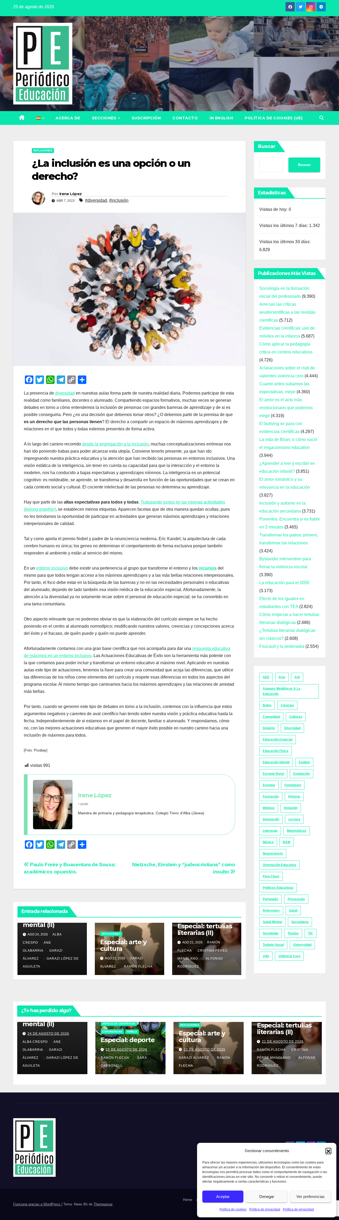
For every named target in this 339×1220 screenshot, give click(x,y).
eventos (269, 785)
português (270, 899)
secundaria (300, 922)
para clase (271, 876)
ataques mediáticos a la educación (281, 691)
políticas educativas (278, 888)
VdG (266, 956)
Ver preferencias (310, 1196)
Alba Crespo (35, 1042)
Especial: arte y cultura (123, 945)
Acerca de (68, 118)
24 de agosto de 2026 (48, 1033)
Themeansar (103, 1204)
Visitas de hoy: (274, 209)
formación (271, 796)
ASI (297, 677)
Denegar (266, 1196)
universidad (302, 945)
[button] (328, 1150)
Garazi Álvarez (194, 1058)
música (268, 842)
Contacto (185, 118)
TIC (310, 933)
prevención (296, 899)
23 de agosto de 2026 (126, 1049)
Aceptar (223, 1196)
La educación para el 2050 (284, 582)
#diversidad (96, 200)
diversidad (65, 393)
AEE (266, 677)
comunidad (271, 717)
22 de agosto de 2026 (204, 1049)
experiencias (112, 1031)
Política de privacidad (264, 1209)
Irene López (70, 193)
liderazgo (270, 831)
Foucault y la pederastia (281, 646)
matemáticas (296, 831)
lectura (294, 819)
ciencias (287, 705)
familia (132, 1031)
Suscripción (146, 118)
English (304, 762)
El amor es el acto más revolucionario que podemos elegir (286, 407)
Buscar (266, 146)
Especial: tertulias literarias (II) (204, 929)
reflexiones (42, 150)
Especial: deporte (128, 1040)
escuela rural (273, 774)
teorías (293, 933)
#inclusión (118, 200)
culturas (295, 717)
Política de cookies (233, 1209)
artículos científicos (118, 1023)
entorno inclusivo (52, 568)
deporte (269, 728)
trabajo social (273, 945)
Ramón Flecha (138, 966)
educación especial (277, 739)
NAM (286, 842)
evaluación (301, 774)
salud (293, 910)
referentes (271, 910)
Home (187, 1200)
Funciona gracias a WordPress (37, 1204)
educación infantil (276, 762)
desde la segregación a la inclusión (115, 444)
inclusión (290, 808)
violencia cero (289, 956)
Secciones (105, 118)
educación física (275, 751)
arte (282, 677)
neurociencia (273, 853)
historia (294, 796)
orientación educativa (279, 865)
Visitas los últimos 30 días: (285, 241)
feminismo (292, 785)
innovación (271, 819)
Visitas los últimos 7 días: (284, 225)
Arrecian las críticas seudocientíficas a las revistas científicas (287, 312)
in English (221, 118)
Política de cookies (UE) (273, 118)
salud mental (272, 922)
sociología (270, 933)
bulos (267, 705)
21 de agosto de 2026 (283, 1041)
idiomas (269, 808)
